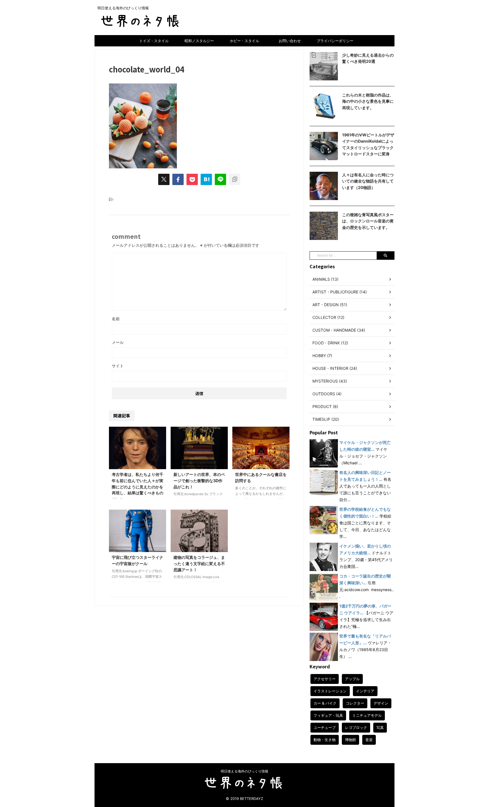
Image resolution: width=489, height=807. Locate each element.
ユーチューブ (325, 727)
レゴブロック (356, 727)
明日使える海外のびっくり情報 (244, 771)
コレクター (355, 703)
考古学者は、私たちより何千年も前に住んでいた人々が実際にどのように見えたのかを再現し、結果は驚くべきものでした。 (137, 486)
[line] (220, 179)
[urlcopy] (234, 179)
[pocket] (192, 179)
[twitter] (164, 179)
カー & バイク (325, 703)
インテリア (365, 691)
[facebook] (178, 179)
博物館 (350, 739)
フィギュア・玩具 (328, 715)
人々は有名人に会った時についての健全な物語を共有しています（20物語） (368, 181)
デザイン (381, 703)
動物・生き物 (325, 739)
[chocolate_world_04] (206, 179)
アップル (352, 679)
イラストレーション (330, 691)
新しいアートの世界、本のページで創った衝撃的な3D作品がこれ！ (199, 480)
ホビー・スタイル (244, 40)
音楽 (369, 739)
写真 (380, 727)
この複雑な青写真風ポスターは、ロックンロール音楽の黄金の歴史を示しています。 (368, 221)
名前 (116, 318)
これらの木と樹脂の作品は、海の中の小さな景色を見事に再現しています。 (368, 101)
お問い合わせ (290, 40)
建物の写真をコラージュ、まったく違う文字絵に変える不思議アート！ (199, 563)
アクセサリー (325, 679)
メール (118, 342)
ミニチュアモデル (367, 715)
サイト (118, 365)
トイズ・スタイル (154, 40)
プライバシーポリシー (335, 40)
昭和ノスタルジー (199, 40)
